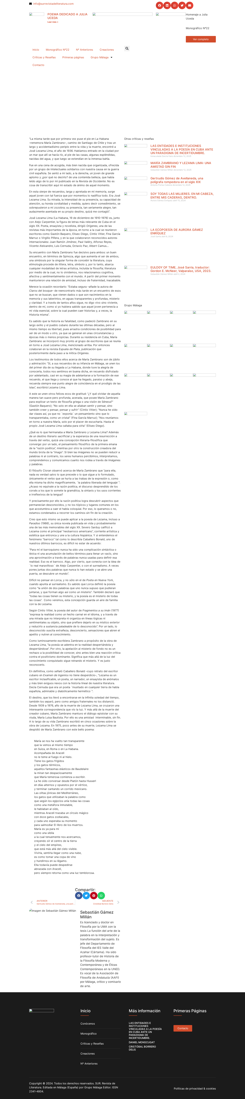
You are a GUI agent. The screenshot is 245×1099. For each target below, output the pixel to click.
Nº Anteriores (84, 49)
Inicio (35, 49)
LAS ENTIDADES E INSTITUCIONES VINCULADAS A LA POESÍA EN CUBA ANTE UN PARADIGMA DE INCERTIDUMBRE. (181, 149)
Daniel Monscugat (142, 1042)
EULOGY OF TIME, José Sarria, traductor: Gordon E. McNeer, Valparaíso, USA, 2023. (180, 269)
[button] (159, 5)
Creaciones (107, 49)
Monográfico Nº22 (57, 49)
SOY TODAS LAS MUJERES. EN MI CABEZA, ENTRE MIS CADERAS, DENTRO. (182, 195)
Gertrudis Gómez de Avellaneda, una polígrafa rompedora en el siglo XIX (176, 180)
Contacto (38, 65)
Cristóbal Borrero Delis (142, 1048)
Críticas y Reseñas (44, 57)
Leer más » (53, 22)
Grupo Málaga (99, 57)
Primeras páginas (73, 57)
